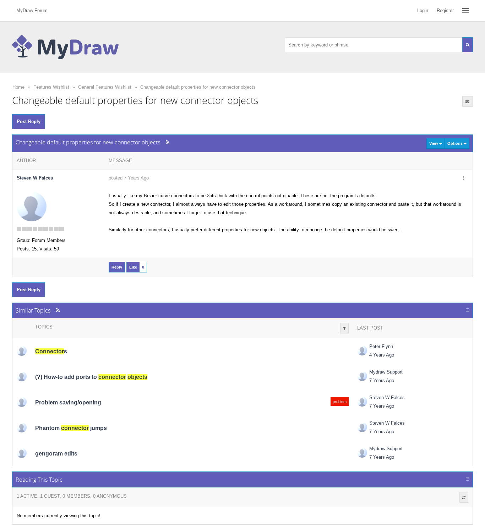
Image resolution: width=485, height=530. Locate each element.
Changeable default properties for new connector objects (198, 87)
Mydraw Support (386, 372)
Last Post (370, 328)
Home (18, 87)
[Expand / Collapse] (467, 310)
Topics (44, 327)
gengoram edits (56, 454)
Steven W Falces (35, 178)
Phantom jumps (71, 428)
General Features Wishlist (104, 87)
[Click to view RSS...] (167, 142)
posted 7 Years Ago (129, 178)
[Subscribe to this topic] (467, 101)
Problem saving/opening (68, 402)
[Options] (463, 178)
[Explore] (465, 10)
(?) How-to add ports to (91, 377)
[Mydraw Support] (362, 376)
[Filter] (344, 328)
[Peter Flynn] (22, 351)
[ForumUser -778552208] (22, 453)
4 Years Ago (381, 355)
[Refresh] (463, 497)
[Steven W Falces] (32, 206)
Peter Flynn (381, 346)
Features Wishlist (51, 87)
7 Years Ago (381, 380)
